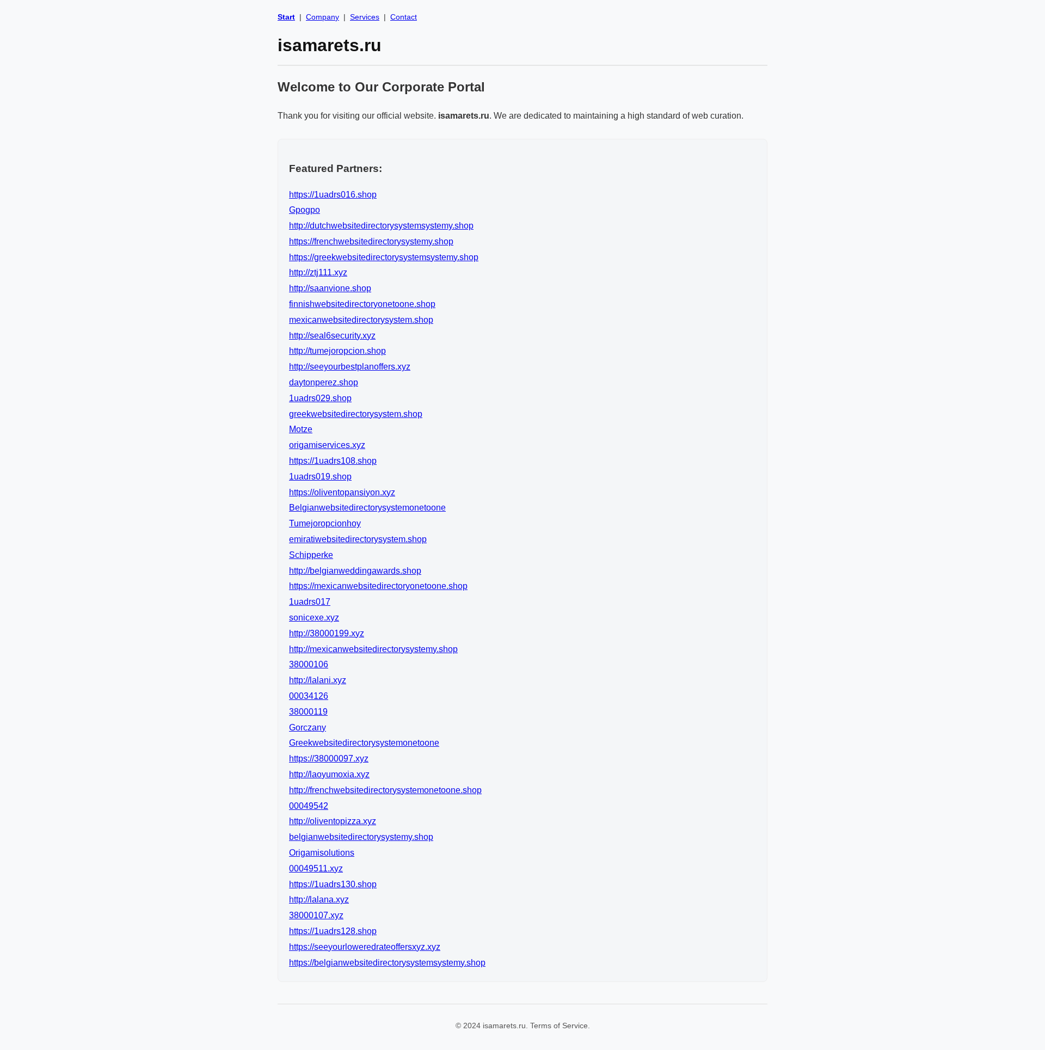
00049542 (308, 805)
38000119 (308, 711)
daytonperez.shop (323, 382)
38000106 (308, 664)
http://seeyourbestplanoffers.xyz (349, 366)
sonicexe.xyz (314, 617)
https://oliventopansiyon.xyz (342, 492)
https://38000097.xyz (328, 758)
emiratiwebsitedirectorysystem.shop (358, 539)
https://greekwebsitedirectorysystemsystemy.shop (383, 257)
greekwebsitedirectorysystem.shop (355, 414)
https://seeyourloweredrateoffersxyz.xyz (364, 946)
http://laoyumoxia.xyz (329, 774)
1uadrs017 (309, 601)
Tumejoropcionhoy (325, 523)
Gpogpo (304, 209)
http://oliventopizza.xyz (332, 821)
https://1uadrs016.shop (333, 194)
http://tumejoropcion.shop (337, 350)
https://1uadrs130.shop (333, 884)
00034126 (308, 696)
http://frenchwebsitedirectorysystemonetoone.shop (385, 790)
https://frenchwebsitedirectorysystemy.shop (371, 241)
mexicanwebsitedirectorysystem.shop (361, 319)
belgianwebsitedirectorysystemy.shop (361, 837)
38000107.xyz (316, 915)
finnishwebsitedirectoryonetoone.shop (362, 304)
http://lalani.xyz (317, 680)
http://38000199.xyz (326, 633)
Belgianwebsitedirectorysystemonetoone (367, 507)
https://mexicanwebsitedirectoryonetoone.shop (378, 586)
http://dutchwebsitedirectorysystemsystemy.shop (381, 225)
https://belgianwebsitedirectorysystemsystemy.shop (387, 962)
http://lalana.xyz (319, 899)
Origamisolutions (321, 852)
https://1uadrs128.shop (333, 931)
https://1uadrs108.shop (333, 460)
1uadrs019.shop (320, 476)
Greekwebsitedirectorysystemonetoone (364, 742)
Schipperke (311, 555)
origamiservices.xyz (327, 445)
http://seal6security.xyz (332, 335)
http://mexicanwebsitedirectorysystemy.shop (373, 649)
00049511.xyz (316, 868)
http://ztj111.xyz (318, 272)
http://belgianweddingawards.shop (355, 570)
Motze (300, 429)
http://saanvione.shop (330, 288)
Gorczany (307, 727)
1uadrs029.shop (320, 398)
